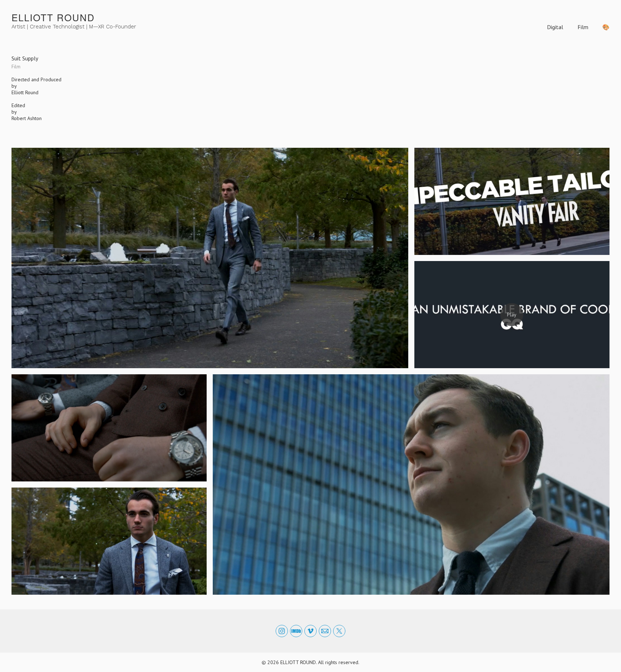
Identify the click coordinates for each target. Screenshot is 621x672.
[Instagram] (282, 631)
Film (583, 27)
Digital (555, 27)
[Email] (325, 631)
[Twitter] (339, 631)
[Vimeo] (310, 631)
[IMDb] (296, 631)
